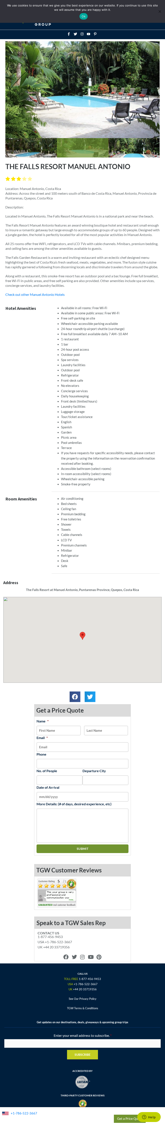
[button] (75, 696)
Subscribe (82, 1054)
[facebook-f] (70, 34)
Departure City (94, 771)
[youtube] (90, 34)
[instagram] (83, 34)
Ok (84, 16)
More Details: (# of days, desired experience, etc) (74, 804)
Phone (41, 754)
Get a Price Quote (129, 1118)
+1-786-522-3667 (24, 1113)
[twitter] (77, 34)
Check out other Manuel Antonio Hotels (35, 294)
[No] (159, 11)
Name (43, 721)
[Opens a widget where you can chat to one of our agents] (149, 1117)
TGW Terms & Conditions (82, 1008)
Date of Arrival (48, 787)
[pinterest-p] (95, 34)
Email (42, 738)
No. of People (47, 771)
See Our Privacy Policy (82, 998)
